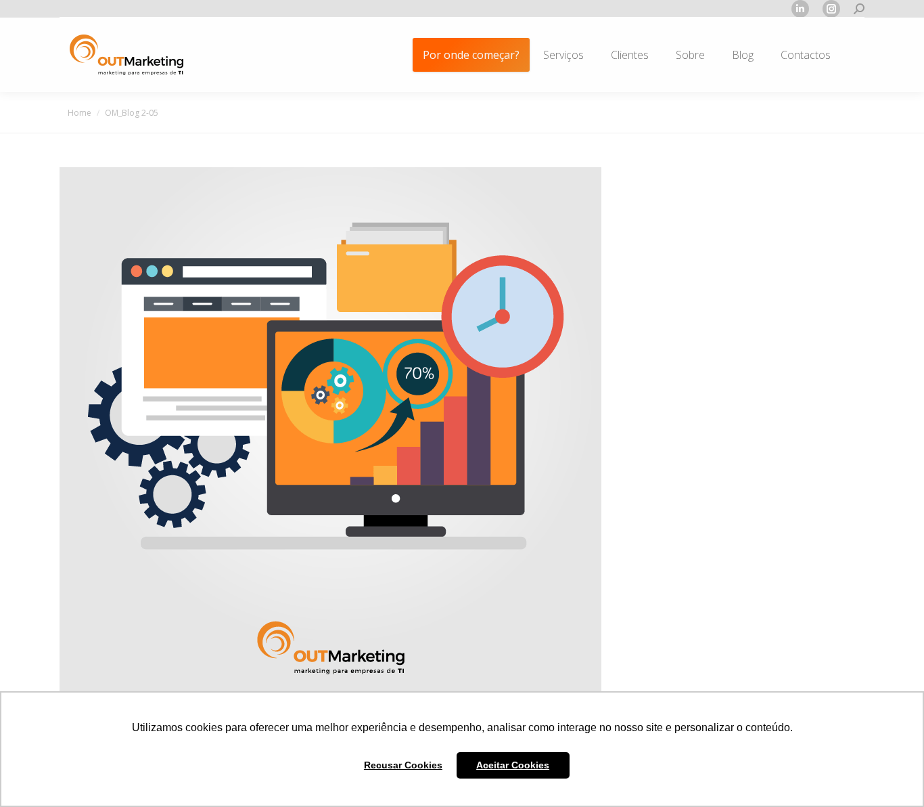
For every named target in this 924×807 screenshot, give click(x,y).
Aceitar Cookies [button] (512, 765)
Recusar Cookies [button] (403, 765)
